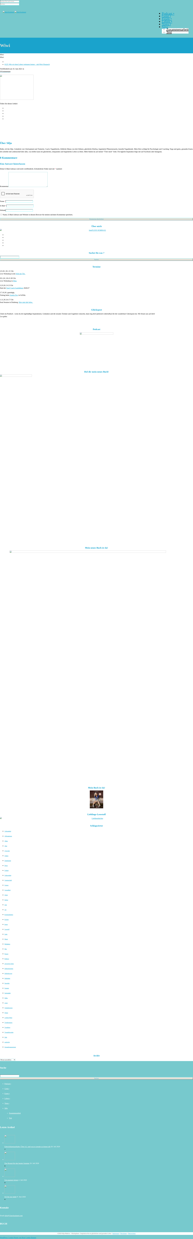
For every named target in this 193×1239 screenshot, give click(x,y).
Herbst (6, 900)
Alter (5, 846)
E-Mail (2, 206)
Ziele (5, 1037)
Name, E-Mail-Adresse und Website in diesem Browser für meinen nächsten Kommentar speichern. (38, 215)
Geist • (166, 16)
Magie (6, 939)
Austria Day (13, 295)
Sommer (6, 988)
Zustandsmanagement (10, 1047)
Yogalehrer (7, 1027)
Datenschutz (132, 1233)
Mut (5, 949)
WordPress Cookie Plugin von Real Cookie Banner (18, 1238)
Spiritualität (7, 993)
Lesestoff (6, 929)
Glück (6, 895)
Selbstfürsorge (8, 973)
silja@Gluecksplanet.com (14, 1216)
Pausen (6, 954)
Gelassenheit (7, 875)
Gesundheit (7, 890)
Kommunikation (8, 914)
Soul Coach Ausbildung (14, 288)
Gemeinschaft (8, 880)
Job (5, 910)
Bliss (15, 281)
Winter (6, 1013)
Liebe (5, 934)
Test (169, 32)
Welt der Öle (20, 274)
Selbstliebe (7, 978)
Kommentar (4, 186)
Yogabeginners (8, 1022)
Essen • (167, 19)
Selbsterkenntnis (8, 968)
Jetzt (5, 905)
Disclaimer (123, 1233)
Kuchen (6, 919)
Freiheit (6, 870)
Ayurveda (7, 851)
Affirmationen (8, 836)
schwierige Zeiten (9, 964)
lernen (6, 924)
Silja (165, 27)
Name (2, 201)
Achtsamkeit (7, 831)
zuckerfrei (7, 1042)
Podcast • (168, 13)
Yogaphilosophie (8, 1032)
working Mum (8, 1017)
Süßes (6, 998)
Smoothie (6, 983)
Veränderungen (8, 1008)
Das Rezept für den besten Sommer (16, 1163)
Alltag (6, 841)
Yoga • (166, 24)
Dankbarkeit (7, 860)
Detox (6, 865)
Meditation (7, 944)
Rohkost (6, 959)
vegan (6, 1003)
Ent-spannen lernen (11, 1180)
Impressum (115, 1233)
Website (3, 210)
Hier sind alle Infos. (26, 302)
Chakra (6, 856)
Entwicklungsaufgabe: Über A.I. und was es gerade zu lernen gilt (27, 1147)
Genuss (6, 885)
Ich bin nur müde (10, 1197)
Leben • (167, 21)
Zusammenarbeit (177, 29)
